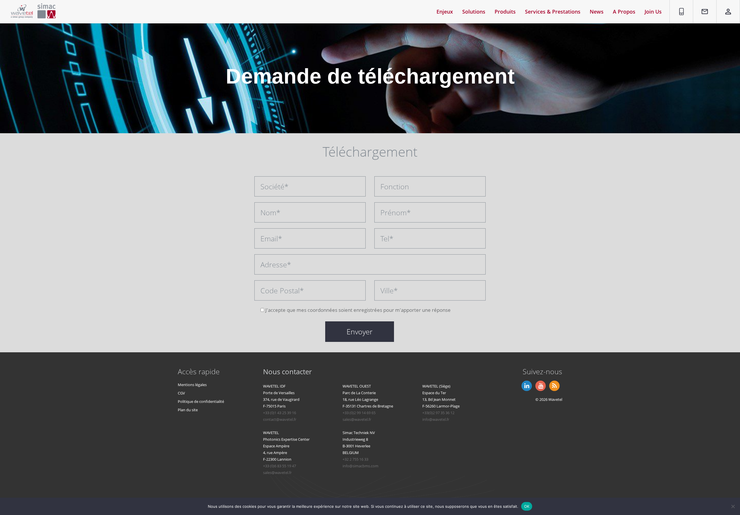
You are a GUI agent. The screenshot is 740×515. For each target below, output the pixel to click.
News (597, 11)
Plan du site (188, 409)
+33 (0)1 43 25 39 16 (279, 412)
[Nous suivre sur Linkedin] (526, 385)
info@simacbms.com (360, 465)
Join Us (653, 11)
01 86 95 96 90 (679, 6)
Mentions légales (192, 384)
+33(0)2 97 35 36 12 (438, 412)
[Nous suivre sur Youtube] (540, 385)
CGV (181, 393)
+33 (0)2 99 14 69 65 (359, 412)
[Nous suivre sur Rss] (553, 385)
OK (527, 506)
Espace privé (724, 6)
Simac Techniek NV (359, 432)
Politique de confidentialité (201, 401)
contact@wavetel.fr (279, 419)
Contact (702, 3)
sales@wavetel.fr (357, 419)
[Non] (733, 506)
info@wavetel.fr (435, 419)
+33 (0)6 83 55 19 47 (279, 465)
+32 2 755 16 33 (355, 459)
